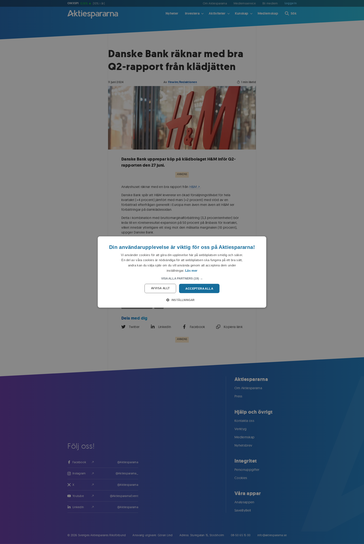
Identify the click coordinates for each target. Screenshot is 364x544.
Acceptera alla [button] (199, 288)
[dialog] (182, 272)
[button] (182, 278)
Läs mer (191, 270)
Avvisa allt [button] (160, 288)
